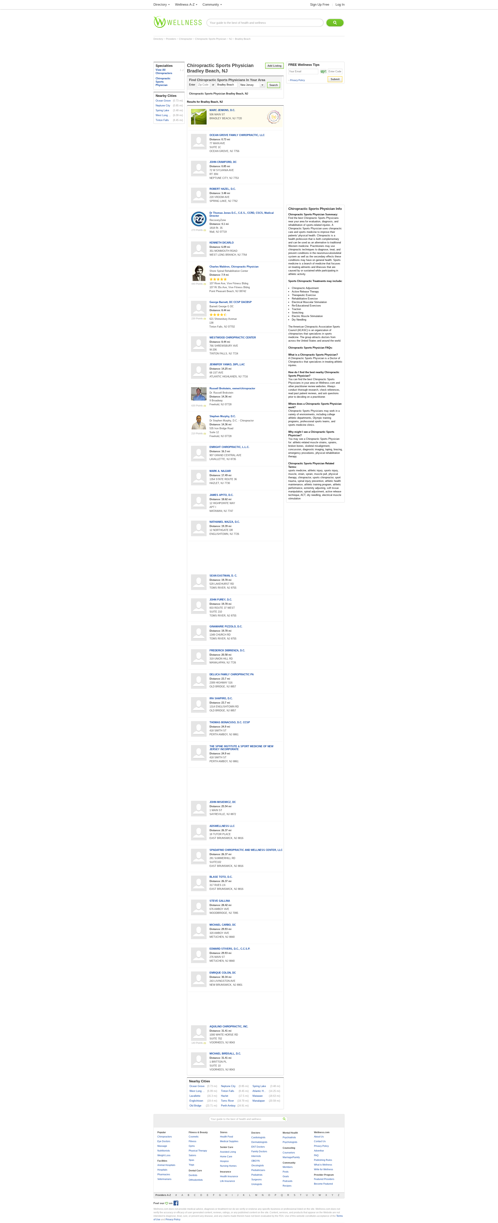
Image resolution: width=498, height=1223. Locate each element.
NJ (231, 39)
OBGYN (255, 1160)
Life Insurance (227, 1181)
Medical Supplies (229, 1141)
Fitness (192, 1141)
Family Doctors (259, 1151)
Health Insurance (229, 1176)
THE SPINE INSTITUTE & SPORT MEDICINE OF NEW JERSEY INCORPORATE (241, 748)
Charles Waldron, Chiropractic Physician (234, 266)
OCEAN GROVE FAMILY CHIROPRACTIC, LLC (237, 135)
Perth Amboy (228, 1105)
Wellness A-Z (185, 4)
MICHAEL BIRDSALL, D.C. (225, 1053)
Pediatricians (258, 1170)
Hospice (224, 1161)
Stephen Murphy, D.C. (223, 416)
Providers (171, 39)
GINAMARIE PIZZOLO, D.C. (226, 626)
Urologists (256, 1184)
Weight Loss (163, 1155)
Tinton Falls (162, 120)
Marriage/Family (291, 1157)
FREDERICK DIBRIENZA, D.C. (227, 650)
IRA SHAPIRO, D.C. (221, 698)
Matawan (258, 1095)
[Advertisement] (224, 51)
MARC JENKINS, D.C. (222, 110)
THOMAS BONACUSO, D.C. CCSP (230, 722)
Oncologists (257, 1165)
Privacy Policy (296, 80)
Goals (286, 1176)
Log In (340, 4)
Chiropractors (164, 1136)
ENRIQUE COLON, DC (223, 972)
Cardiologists (258, 1137)
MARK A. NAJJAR (220, 471)
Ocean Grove (163, 100)
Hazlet (224, 1095)
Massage (162, 1146)
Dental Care (195, 1170)
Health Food (226, 1136)
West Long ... (163, 115)
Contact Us (320, 1141)
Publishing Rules (323, 1160)
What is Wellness (323, 1164)
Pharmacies (163, 1174)
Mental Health (290, 1132)
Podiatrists (256, 1175)
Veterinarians (164, 1179)
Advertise (319, 1150)
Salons (192, 1155)
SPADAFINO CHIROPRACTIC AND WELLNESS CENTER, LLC (246, 850)
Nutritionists (163, 1150)
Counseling (289, 1148)
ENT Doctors (258, 1146)
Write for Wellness (323, 1169)
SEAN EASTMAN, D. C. (223, 575)
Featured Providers (324, 1179)
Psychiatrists (289, 1137)
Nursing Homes (228, 1166)
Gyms (192, 1146)
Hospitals (162, 1169)
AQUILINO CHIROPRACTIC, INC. (229, 1026)
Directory (160, 4)
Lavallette (194, 1095)
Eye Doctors (163, 1141)
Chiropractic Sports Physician (211, 39)
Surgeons (256, 1179)
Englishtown (196, 1100)
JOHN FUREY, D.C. (221, 599)
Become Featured (323, 1183)
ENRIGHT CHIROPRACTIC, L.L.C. (229, 447)
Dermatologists (259, 1142)
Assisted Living (228, 1152)
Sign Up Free (319, 4)
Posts (285, 1171)
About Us (319, 1136)
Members (288, 1167)
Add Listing (274, 65)
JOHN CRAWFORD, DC (223, 162)
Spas (191, 1160)
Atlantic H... (259, 1091)
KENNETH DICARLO (222, 242)
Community (211, 4)
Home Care (226, 1156)
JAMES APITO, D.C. (221, 495)
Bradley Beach (243, 39)
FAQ (316, 1155)
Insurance (225, 1171)
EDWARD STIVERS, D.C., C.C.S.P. (230, 948)
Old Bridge (195, 1105)
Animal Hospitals (166, 1165)
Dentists (193, 1175)
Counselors (289, 1152)
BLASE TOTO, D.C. (221, 876)
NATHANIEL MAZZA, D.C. (225, 521)
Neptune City (163, 105)
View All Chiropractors (164, 71)
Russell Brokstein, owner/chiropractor (232, 388)
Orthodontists (196, 1180)
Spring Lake (162, 110)
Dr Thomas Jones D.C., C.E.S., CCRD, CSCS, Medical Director (242, 214)
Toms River (227, 1100)
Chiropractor (186, 39)
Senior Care (226, 1147)
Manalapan (259, 1100)
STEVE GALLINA (220, 900)
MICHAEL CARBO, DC (223, 924)
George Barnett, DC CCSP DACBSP (231, 302)
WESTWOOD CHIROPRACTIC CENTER (233, 337)
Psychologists (290, 1142)
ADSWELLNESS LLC (222, 826)
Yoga (191, 1164)
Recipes (287, 1185)
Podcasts (287, 1181)
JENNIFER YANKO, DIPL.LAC (227, 364)
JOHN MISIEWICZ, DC (223, 802)
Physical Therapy (198, 1150)
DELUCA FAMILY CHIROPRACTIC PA (232, 674)
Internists (256, 1156)
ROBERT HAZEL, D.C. (223, 188)
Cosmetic (194, 1136)
